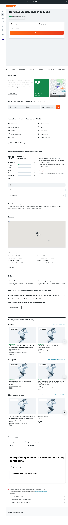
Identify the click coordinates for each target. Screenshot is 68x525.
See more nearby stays (59, 324)
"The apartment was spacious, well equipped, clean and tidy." (51, 165)
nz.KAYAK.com (11, 511)
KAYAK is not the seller (16, 496)
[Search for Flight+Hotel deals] (3, 21)
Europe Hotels (24, 511)
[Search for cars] (3, 18)
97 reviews (22, 16)
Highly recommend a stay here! (49, 158)
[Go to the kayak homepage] (11, 6)
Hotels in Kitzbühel (16, 477)
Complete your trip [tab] (16, 467)
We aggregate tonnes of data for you (20, 499)
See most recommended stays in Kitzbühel (54, 395)
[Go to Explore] (3, 26)
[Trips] (3, 34)
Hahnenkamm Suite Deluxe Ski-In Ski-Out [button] (49, 415)
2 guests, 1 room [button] (15, 28)
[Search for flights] (3, 11)
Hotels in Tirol (42, 511)
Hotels (18, 511)
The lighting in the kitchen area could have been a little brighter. (51, 161)
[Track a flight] (3, 30)
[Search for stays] (3, 14)
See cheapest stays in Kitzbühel (57, 359)
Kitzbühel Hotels (59, 511)
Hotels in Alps (51, 511)
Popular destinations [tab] (29, 467)
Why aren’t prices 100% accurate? (20, 502)
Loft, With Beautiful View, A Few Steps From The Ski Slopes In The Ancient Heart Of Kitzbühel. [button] (22, 346)
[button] (66, 2)
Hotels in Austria (33, 511)
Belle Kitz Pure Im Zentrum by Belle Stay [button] (48, 346)
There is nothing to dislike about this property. (51, 174)
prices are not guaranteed (41, 491)
